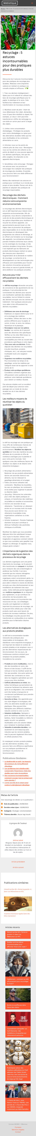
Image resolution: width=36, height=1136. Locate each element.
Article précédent (18, 862)
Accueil (3, 8)
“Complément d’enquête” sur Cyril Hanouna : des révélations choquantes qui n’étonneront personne (17, 1032)
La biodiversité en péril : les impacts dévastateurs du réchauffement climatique (18, 764)
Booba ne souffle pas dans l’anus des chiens (16, 1006)
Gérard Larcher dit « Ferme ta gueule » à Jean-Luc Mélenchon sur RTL (17, 934)
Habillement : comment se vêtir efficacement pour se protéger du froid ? (18, 981)
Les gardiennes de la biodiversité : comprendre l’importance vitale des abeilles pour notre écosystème (18, 771)
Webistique (9, 3)
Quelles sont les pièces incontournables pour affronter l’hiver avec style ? (16, 944)
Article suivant (18, 867)
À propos (18, 1127)
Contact (18, 1132)
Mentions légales (18, 1130)
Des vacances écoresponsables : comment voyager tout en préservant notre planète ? (18, 778)
